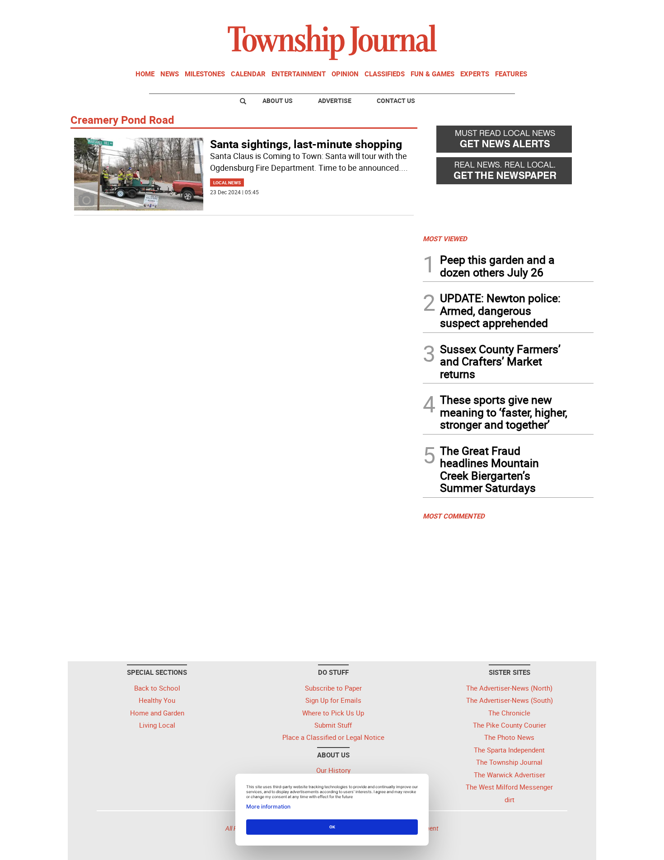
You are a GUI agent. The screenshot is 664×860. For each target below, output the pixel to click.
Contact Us (396, 100)
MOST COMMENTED (454, 515)
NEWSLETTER (521, 10)
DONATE (571, 10)
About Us (277, 100)
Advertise (334, 100)
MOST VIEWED (445, 238)
